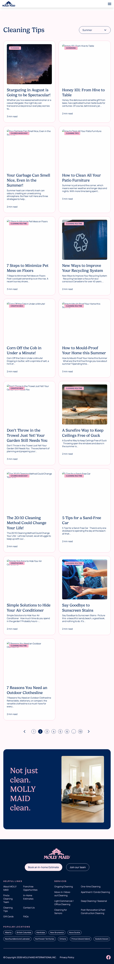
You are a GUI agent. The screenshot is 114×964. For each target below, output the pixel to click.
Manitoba (40, 932)
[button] (43, 867)
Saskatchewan (101, 938)
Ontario (63, 938)
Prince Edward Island (80, 938)
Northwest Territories (44, 938)
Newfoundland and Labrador (17, 938)
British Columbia (24, 932)
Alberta (8, 932)
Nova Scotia (74, 932)
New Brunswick (57, 932)
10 (80, 731)
